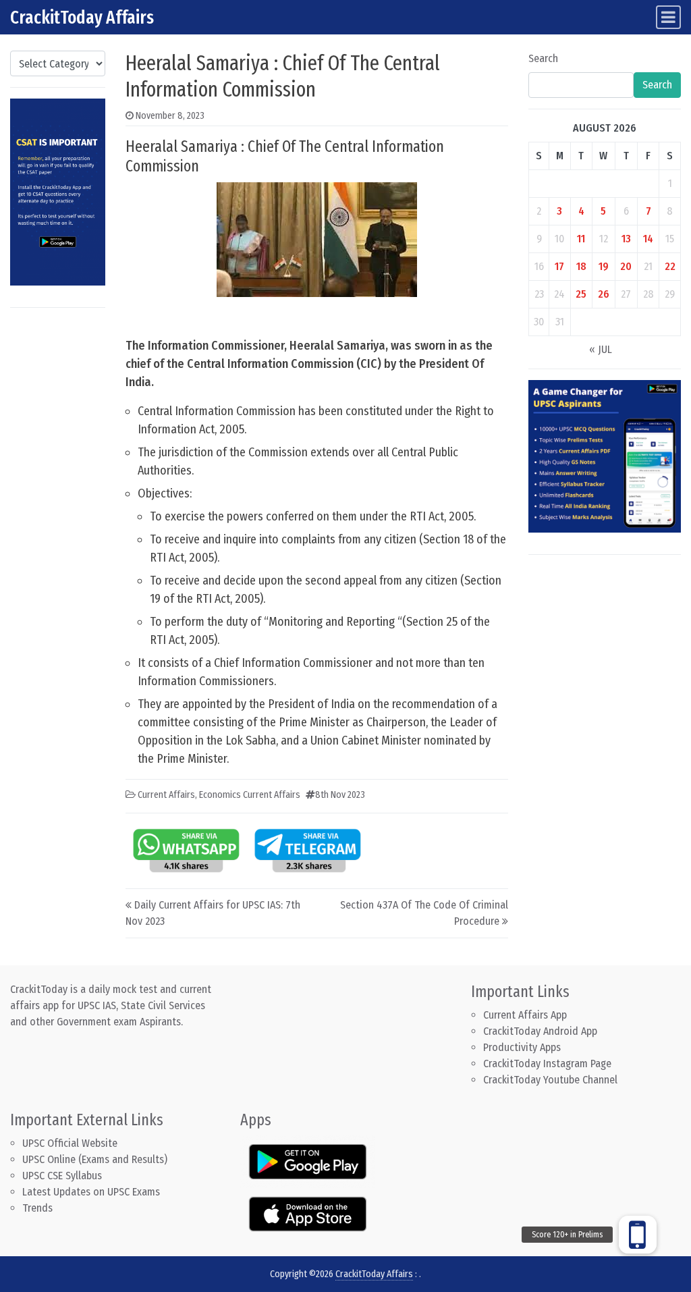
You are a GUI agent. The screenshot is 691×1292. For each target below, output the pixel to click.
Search (543, 58)
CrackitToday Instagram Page (547, 1063)
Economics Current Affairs (249, 795)
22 (670, 266)
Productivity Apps (522, 1047)
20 (626, 266)
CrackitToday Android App (540, 1031)
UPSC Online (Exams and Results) (94, 1159)
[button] (638, 1235)
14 (648, 238)
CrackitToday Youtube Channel (550, 1079)
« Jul (600, 349)
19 (604, 266)
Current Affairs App (525, 1014)
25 (581, 294)
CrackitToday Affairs (82, 17)
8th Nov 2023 (340, 795)
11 (581, 238)
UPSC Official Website (69, 1143)
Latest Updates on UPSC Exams (91, 1191)
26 (603, 294)
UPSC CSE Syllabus (63, 1175)
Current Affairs (166, 795)
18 (581, 266)
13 (626, 238)
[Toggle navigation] (668, 17)
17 (559, 266)
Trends (37, 1208)
